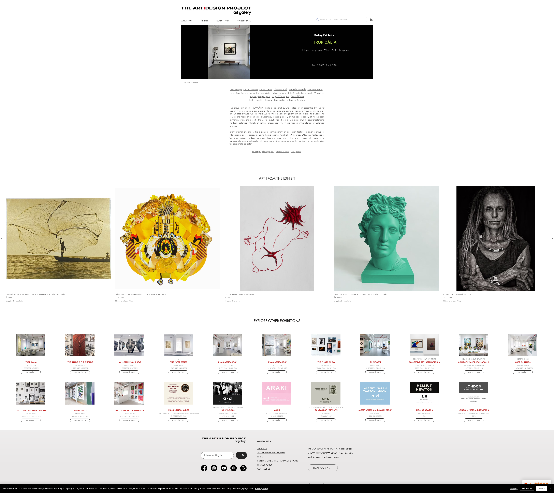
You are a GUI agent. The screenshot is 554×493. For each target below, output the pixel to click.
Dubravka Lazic (279, 93)
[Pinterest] (233, 468)
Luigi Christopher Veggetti (300, 93)
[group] (277, 247)
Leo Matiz (265, 93)
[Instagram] (214, 468)
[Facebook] (204, 468)
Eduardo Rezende (297, 89)
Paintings (304, 50)
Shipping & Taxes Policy (15, 301)
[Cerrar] (550, 488)
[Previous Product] (1, 238)
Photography (316, 50)
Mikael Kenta (297, 96)
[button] (187, 20)
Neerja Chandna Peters (276, 99)
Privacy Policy (261, 488)
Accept (541, 488)
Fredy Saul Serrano (239, 93)
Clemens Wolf (280, 89)
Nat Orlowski (255, 99)
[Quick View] (58, 238)
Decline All (527, 488)
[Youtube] (224, 468)
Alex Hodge (236, 89)
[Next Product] (552, 238)
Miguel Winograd (280, 96)
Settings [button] (513, 488)
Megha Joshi (264, 96)
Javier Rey (254, 93)
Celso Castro (266, 89)
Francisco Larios (315, 89)
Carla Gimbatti (251, 89)
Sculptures (344, 50)
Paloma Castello (297, 99)
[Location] (243, 468)
